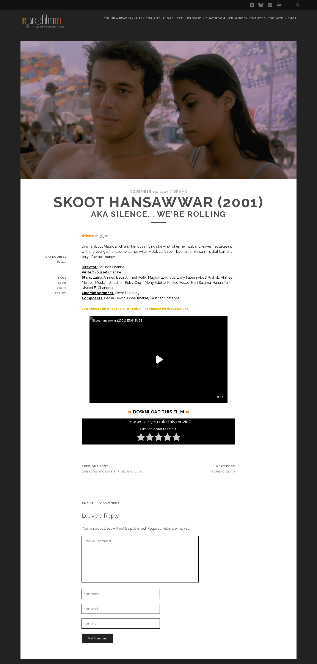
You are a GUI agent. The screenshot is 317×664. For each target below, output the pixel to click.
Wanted (258, 18)
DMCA (292, 18)
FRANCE (60, 293)
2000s (62, 282)
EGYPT (61, 288)
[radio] (141, 438)
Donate (276, 18)
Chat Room (215, 18)
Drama (180, 192)
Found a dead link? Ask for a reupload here (143, 18)
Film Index (238, 18)
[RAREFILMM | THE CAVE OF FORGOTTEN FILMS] (42, 28)
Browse (194, 18)
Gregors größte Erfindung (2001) (113, 471)
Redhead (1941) (222, 471)
